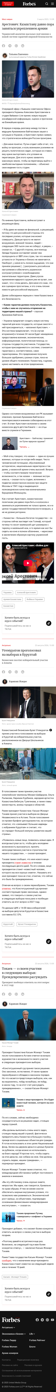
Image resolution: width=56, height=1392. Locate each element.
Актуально (6, 645)
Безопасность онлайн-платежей (16, 1376)
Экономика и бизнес (13, 1334)
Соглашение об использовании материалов (22, 1370)
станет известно (22, 862)
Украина (7, 592)
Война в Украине (35, 599)
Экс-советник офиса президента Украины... (26, 447)
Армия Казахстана (12, 599)
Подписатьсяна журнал (8, 3)
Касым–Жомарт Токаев (15, 1277)
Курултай (8, 924)
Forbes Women (9, 1346)
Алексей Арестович (26, 592)
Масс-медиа (7, 19)
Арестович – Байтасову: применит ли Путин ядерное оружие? (36, 440)
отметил (6, 888)
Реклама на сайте (10, 1365)
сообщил (6, 1260)
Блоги (32, 1346)
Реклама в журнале (33, 1365)
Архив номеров (10, 1353)
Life (31, 1334)
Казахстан (8, 606)
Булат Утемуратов (27, 924)
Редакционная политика (28, 1360)
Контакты (6, 1360)
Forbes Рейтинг (37, 1340)
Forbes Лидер (9, 1340)
